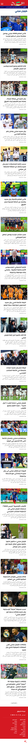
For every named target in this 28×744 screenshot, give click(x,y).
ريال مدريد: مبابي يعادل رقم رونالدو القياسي (16, 132)
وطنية (15, 721)
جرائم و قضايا (22, 724)
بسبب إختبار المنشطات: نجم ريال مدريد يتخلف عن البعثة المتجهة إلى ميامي (14, 167)
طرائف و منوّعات (13, 729)
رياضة (24, 17)
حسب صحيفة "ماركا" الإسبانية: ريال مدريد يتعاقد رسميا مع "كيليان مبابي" (14, 612)
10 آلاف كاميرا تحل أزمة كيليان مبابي (15, 336)
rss (17, 715)
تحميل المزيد (14, 703)
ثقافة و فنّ (15, 723)
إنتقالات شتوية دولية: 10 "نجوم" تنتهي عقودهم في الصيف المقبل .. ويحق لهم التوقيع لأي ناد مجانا (16, 685)
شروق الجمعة (14, 728)
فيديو (16, 731)
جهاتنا (16, 724)
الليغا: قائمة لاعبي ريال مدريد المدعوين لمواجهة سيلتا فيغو (15, 304)
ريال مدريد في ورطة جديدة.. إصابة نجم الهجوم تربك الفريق (15, 100)
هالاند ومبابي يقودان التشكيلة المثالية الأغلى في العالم (14, 578)
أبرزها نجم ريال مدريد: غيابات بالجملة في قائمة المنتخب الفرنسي (16, 370)
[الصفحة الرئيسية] (17, 3)
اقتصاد (24, 721)
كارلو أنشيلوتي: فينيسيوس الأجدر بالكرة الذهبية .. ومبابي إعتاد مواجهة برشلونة (15, 270)
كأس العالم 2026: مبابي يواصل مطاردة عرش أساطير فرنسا (14, 35)
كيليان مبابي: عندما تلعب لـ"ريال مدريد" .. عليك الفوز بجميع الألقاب (14, 405)
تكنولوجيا (23, 723)
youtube (13, 715)
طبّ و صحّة (23, 729)
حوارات (24, 726)
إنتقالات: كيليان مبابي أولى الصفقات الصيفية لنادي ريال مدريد (16, 647)
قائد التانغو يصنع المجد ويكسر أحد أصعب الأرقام (15, 67)
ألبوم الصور (14, 720)
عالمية (24, 731)
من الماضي (23, 733)
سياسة (15, 733)
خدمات (15, 726)
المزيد (2, 3)
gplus (15, 715)
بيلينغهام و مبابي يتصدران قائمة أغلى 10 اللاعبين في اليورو (14, 439)
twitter (20, 715)
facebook (18, 715)
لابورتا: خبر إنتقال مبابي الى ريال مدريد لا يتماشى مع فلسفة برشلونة (14, 473)
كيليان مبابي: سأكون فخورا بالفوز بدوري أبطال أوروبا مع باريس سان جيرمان (16, 544)
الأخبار (24, 7)
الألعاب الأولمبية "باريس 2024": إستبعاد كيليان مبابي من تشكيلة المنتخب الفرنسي (14, 509)
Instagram (11, 715)
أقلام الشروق (22, 719)
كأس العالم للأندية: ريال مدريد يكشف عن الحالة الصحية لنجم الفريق (15, 202)
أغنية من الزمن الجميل (22, 735)
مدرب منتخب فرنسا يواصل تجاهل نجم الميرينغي (14, 236)
